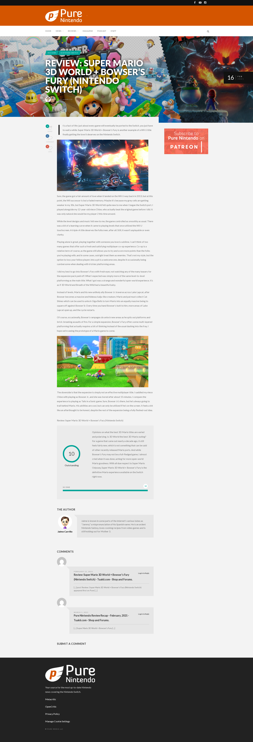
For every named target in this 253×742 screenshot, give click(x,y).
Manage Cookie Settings (57, 721)
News (58, 31)
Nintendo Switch (69, 53)
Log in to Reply (143, 573)
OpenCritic (51, 706)
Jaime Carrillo (64, 99)
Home (48, 31)
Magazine (88, 31)
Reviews (72, 31)
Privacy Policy (52, 713)
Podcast (101, 31)
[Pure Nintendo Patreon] (186, 141)
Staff (113, 31)
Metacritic (50, 699)
